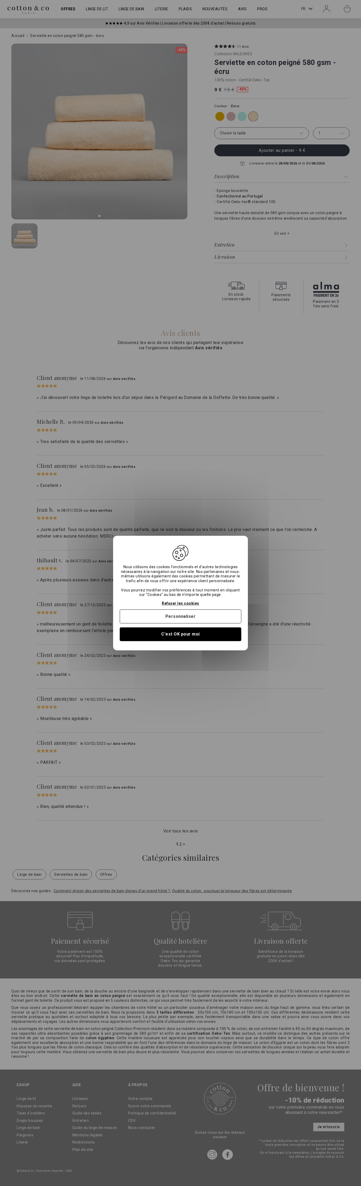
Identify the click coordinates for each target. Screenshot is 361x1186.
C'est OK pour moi (180, 634)
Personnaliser (180, 616)
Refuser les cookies (180, 603)
